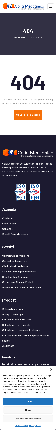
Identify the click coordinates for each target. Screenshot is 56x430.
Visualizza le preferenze (28, 418)
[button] (51, 369)
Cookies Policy (21, 425)
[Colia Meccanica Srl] (23, 6)
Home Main (20, 37)
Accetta (28, 401)
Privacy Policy (35, 425)
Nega (28, 410)
